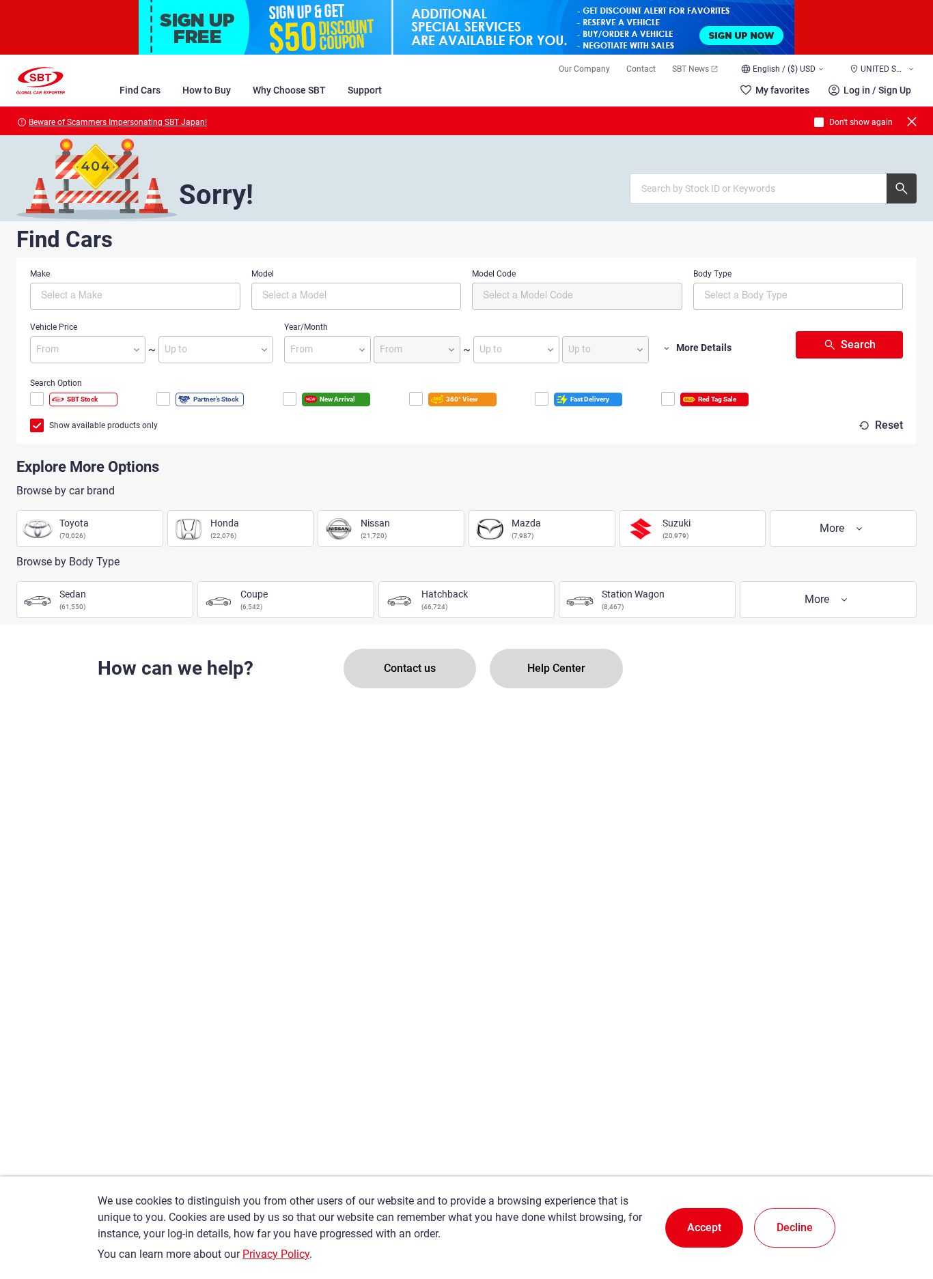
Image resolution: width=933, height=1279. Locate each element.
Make (40, 274)
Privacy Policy (275, 1254)
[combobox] (135, 296)
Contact (641, 69)
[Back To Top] (899, 1208)
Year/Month (306, 327)
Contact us (410, 668)
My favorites (782, 90)
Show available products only (103, 425)
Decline (795, 1227)
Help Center (556, 668)
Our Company (584, 69)
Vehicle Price (53, 327)
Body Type (712, 274)
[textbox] (98, 294)
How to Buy (206, 90)
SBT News (690, 69)
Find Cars (140, 90)
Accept (704, 1227)
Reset (889, 425)
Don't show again (861, 122)
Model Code (494, 274)
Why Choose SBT (289, 90)
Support (365, 90)
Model (262, 274)
